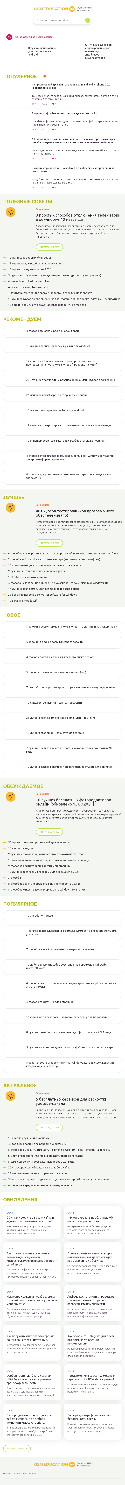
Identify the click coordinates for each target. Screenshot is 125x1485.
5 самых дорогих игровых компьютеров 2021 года (41, 1161)
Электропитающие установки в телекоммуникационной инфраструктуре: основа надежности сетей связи (32, 1259)
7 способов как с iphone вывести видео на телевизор (60, 949)
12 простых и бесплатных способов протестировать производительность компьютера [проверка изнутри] (61, 363)
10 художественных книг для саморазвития (54, 702)
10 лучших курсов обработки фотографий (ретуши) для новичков (69, 766)
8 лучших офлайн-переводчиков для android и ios (65, 113)
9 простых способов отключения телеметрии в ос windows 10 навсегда (78, 217)
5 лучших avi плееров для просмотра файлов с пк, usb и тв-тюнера (69, 1047)
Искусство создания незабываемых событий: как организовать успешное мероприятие (32, 1300)
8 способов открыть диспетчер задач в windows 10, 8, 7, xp (46, 889)
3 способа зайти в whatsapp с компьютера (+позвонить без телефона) (54, 559)
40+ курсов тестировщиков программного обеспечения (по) (75, 513)
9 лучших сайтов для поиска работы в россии (37, 571)
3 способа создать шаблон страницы (50, 1001)
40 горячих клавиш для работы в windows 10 (37, 1143)
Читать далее (49, 247)
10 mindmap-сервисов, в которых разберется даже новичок (65, 440)
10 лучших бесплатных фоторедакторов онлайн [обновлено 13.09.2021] (73, 802)
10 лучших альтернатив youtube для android (55, 410)
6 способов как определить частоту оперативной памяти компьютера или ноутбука (63, 553)
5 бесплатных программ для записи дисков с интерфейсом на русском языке (58, 1179)
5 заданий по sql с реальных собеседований (54, 641)
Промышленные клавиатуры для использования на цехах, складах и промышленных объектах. (90, 1257)
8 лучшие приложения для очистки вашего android (42, 51)
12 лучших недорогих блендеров (30, 257)
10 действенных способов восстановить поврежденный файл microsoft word (66, 966)
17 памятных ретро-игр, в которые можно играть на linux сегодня (68, 425)
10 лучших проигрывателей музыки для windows (58, 345)
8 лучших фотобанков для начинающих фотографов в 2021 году (68, 1032)
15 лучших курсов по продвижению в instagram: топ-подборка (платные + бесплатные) (64, 298)
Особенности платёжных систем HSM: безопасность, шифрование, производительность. (29, 1379)
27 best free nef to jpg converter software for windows (42, 594)
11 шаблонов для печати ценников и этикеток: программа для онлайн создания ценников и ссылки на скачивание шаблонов (73, 140)
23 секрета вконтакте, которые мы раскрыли (37, 1173)
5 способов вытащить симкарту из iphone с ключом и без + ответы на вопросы (59, 1149)
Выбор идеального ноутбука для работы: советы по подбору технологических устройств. (29, 1419)
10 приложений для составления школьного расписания (45, 565)
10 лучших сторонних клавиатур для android (55, 732)
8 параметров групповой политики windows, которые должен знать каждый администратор (70, 1064)
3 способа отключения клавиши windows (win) (56, 672)
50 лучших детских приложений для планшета (38, 842)
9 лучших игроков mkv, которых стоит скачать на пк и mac (46, 854)
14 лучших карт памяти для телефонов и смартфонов (43, 588)
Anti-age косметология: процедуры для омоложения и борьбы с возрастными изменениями (91, 1300)
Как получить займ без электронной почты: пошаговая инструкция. (31, 1337)
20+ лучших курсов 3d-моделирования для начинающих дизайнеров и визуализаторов (98, 51)
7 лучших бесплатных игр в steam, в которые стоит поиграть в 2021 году (70, 749)
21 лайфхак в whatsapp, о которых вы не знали (56, 394)
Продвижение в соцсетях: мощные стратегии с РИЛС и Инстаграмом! (91, 1377)
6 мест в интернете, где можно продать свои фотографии (46, 1155)
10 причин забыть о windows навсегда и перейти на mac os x (47, 304)
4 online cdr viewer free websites (28, 287)
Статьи (10, 1213)
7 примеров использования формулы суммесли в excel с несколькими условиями (72, 932)
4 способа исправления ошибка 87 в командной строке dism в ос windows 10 (58, 582)
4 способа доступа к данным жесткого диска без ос (59, 656)
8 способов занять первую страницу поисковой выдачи (44, 883)
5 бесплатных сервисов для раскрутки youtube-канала (71, 1101)
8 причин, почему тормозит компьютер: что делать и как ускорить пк (71, 626)
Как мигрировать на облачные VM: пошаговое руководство (90, 1219)
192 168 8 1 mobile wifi (23, 600)
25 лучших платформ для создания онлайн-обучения (61, 717)
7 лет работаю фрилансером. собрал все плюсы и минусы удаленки (70, 687)
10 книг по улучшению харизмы (28, 1137)
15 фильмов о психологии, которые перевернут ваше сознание (67, 1016)
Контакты (33, 1473)
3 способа (14, 877)
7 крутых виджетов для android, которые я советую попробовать (50, 292)
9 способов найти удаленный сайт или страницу (39, 865)
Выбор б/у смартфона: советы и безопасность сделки (89, 1417)
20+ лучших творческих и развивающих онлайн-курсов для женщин (70, 379)
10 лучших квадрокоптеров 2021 (29, 269)
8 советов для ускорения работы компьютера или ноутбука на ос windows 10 (68, 476)
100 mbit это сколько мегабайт (28, 577)
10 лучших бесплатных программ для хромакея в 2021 (44, 871)
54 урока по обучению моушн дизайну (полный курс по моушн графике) (54, 275)
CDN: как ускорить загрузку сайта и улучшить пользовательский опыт (30, 1219)
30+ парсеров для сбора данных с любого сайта (39, 1167)
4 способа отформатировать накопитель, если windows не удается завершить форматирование (70, 457)
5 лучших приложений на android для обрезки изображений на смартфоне (73, 169)
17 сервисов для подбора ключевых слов (35, 263)
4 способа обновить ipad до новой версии (53, 330)
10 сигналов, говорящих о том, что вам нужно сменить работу (48, 860)
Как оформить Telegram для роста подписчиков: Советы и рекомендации (91, 1339)
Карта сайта (20, 1473)
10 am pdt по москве (39, 915)
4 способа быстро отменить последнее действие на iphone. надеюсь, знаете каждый (71, 985)
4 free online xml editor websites (28, 281)
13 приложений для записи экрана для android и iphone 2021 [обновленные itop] (71, 86)
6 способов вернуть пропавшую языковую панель (40, 1185)
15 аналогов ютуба (20, 848)
